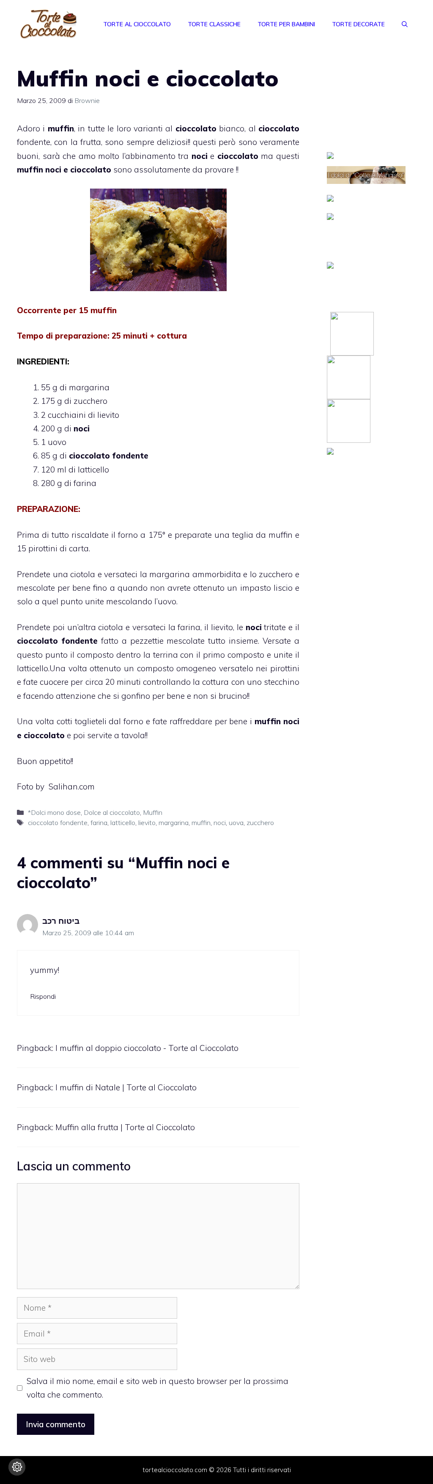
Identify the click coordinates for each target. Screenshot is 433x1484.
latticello (122, 822)
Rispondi (43, 996)
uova (236, 822)
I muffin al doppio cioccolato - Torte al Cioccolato (146, 1048)
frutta (90, 142)
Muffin (152, 812)
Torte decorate (358, 24)
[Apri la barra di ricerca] (404, 24)
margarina (174, 822)
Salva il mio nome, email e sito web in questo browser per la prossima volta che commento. (157, 1388)
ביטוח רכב (60, 921)
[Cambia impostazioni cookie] (16, 1467)
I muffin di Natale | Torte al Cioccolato (126, 1087)
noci (220, 822)
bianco (209, 128)
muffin (201, 822)
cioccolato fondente (58, 822)
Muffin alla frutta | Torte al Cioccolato (125, 1127)
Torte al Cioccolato (137, 24)
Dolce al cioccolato (112, 812)
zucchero (260, 822)
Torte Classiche (214, 24)
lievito (147, 822)
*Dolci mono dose (54, 812)
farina (98, 822)
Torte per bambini (286, 24)
